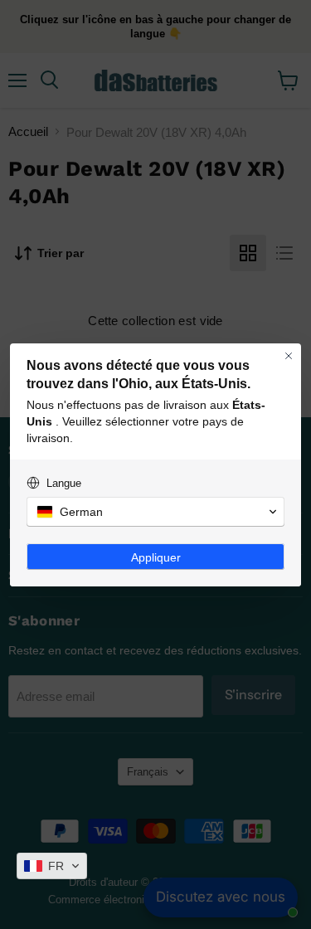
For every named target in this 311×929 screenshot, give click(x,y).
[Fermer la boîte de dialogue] (288, 356)
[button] (52, 866)
